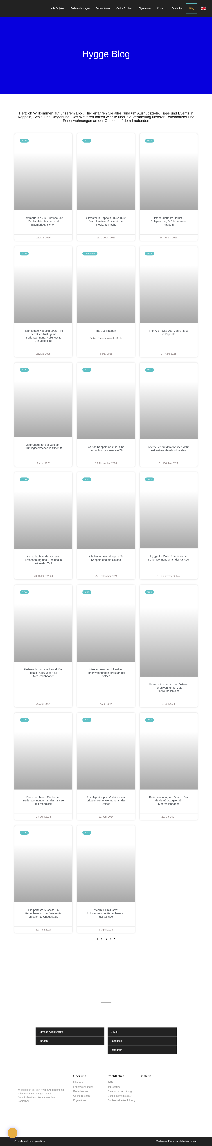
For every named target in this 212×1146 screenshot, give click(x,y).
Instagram (116, 1049)
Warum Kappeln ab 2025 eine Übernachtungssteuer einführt (106, 448)
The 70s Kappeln (106, 330)
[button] (70, 1031)
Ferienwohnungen (80, 8)
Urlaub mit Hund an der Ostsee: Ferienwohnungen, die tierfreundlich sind (168, 688)
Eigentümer (144, 8)
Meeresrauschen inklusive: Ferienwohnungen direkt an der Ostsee (106, 673)
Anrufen (43, 1040)
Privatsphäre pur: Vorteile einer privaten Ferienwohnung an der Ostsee (106, 800)
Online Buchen (124, 8)
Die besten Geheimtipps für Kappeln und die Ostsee (106, 558)
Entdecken (177, 8)
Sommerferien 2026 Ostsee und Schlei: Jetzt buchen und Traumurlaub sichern (43, 221)
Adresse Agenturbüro (51, 1031)
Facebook (116, 1040)
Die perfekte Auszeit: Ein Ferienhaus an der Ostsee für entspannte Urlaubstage (43, 913)
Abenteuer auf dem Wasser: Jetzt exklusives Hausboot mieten (168, 449)
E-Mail (114, 1031)
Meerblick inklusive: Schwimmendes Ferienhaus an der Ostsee (106, 913)
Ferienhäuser (103, 8)
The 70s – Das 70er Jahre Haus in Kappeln (168, 332)
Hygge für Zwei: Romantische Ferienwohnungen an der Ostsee (168, 558)
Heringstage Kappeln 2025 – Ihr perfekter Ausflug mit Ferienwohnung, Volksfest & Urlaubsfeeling (43, 335)
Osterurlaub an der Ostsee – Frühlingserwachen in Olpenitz (43, 446)
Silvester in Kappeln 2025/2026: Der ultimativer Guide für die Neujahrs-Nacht (106, 221)
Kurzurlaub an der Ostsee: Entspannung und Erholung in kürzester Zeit (43, 560)
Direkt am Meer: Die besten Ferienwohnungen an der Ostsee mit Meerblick (43, 800)
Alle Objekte (57, 8)
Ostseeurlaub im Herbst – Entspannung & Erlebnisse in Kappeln (169, 221)
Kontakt (161, 8)
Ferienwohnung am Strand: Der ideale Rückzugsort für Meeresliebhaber (43, 673)
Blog (191, 8)
